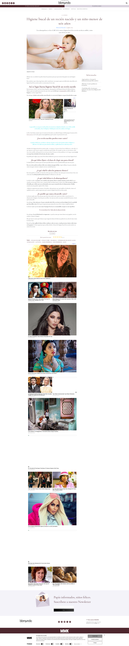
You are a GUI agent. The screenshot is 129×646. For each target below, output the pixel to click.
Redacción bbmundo (61, 27)
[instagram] (7, 3)
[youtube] (9, 3)
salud (64, 242)
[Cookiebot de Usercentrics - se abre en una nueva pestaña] (29, 644)
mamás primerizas (47, 242)
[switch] (52, 644)
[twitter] (5, 3)
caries (38, 156)
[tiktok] (11, 3)
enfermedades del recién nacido (67, 240)
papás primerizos (57, 242)
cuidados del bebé (35, 240)
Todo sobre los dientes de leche (58, 210)
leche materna (30, 134)
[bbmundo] (64, 3)
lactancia (38, 242)
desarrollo (53, 240)
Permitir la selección (95, 639)
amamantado (63, 91)
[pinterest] (13, 3)
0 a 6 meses (64, 15)
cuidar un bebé (45, 240)
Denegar (95, 642)
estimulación (30, 242)
